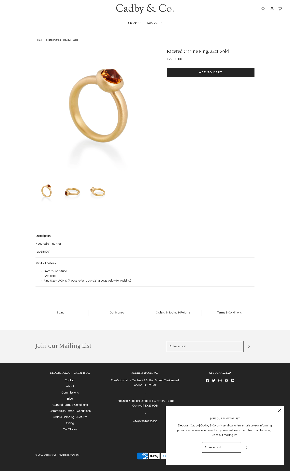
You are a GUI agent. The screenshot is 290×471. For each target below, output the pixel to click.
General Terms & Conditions (70, 404)
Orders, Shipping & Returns (70, 417)
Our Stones (70, 429)
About (70, 386)
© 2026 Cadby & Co (46, 455)
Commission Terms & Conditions (70, 410)
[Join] (249, 346)
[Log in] (272, 9)
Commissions (70, 392)
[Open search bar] (263, 9)
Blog (70, 398)
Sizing (70, 423)
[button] (46, 192)
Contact (70, 380)
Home (39, 40)
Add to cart (210, 72)
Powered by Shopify (68, 455)
